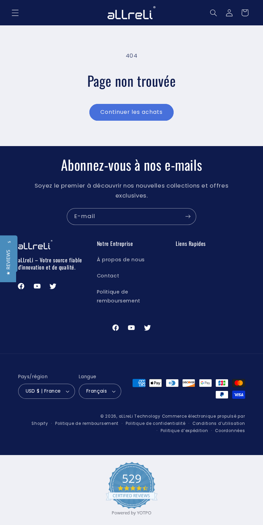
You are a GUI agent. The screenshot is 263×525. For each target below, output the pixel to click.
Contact (108, 275)
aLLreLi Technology (140, 416)
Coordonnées (230, 430)
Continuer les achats (131, 112)
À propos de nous (121, 259)
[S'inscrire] (188, 216)
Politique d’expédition (184, 430)
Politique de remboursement (118, 296)
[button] (15, 13)
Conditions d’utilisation (218, 423)
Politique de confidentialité (156, 423)
